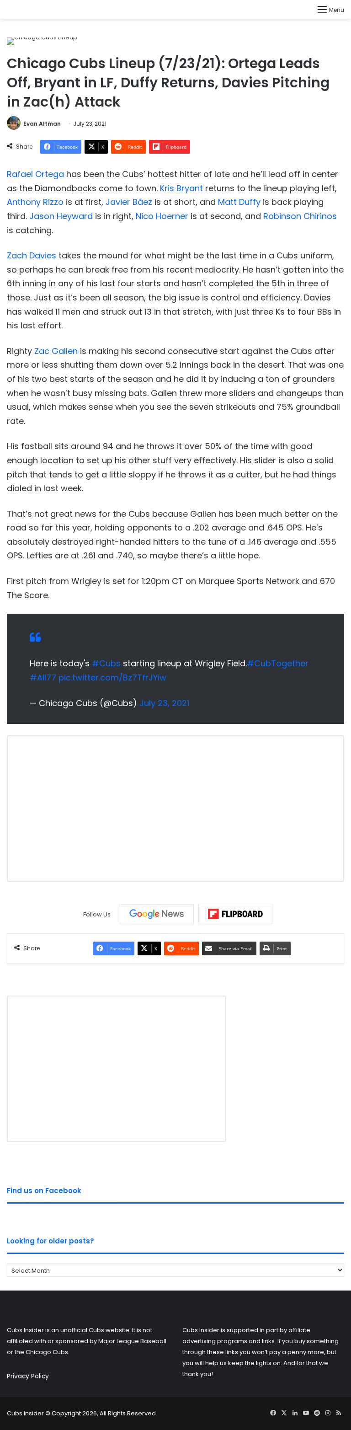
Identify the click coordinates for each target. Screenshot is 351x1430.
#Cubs (106, 663)
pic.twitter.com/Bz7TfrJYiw (112, 677)
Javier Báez (129, 202)
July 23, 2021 (164, 703)
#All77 (43, 677)
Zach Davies (31, 255)
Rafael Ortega (35, 174)
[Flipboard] (235, 914)
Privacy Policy (28, 1376)
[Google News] (157, 914)
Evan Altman (42, 124)
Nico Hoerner (162, 216)
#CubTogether (277, 663)
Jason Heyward (61, 216)
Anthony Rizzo (35, 202)
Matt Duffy (239, 202)
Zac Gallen (56, 351)
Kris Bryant (181, 188)
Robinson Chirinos (300, 216)
